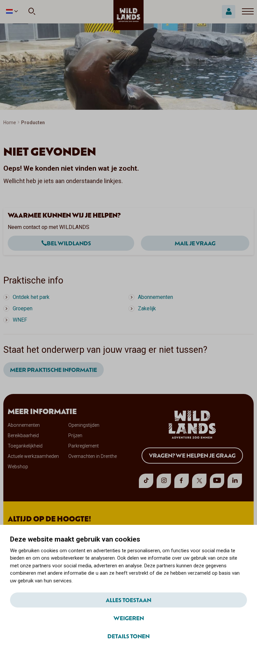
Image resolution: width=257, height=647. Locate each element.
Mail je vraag (195, 243)
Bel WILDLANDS (69, 243)
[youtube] (217, 481)
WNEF (20, 320)
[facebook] (181, 481)
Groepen (22, 308)
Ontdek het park (31, 297)
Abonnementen (155, 297)
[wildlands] (128, 15)
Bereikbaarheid (23, 435)
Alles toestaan (128, 599)
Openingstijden (83, 425)
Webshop (18, 466)
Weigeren (128, 618)
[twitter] (199, 481)
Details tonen (128, 636)
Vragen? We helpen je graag (192, 455)
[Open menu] (248, 12)
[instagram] (164, 481)
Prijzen (75, 435)
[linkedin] (235, 481)
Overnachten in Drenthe (92, 456)
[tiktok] (146, 481)
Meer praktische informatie (53, 369)
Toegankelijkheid (25, 446)
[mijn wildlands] (228, 11)
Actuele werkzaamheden (33, 456)
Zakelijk (147, 308)
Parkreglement (83, 446)
